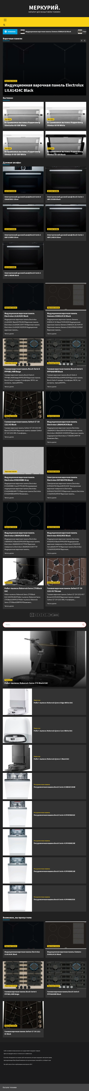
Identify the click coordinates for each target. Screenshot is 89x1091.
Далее (56, 615)
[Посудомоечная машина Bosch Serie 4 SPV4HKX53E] (17, 898)
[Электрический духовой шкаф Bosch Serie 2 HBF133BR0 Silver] (23, 218)
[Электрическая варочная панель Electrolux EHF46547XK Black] (65, 460)
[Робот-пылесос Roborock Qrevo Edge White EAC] (17, 702)
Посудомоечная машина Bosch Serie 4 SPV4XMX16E (54, 871)
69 (51, 615)
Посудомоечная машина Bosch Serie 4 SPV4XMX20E (54, 843)
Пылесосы (8, 582)
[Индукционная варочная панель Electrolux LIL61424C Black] (23, 296)
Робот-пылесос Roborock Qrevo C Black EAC (51, 759)
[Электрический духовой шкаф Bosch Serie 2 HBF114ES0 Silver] (65, 218)
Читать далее (9, 334)
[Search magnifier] (83, 624)
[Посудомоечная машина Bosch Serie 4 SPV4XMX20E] (17, 842)
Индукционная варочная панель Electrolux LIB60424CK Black (62, 423)
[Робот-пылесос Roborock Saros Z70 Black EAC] (23, 571)
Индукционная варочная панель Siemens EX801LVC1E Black (62, 314)
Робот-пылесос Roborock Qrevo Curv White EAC (53, 731)
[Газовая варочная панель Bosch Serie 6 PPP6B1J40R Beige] (23, 352)
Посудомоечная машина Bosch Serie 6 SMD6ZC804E (54, 787)
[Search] (4, 25)
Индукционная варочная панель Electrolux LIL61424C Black (20, 314)
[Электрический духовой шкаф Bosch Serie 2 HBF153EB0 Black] (65, 180)
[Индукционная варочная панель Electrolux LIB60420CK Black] (23, 516)
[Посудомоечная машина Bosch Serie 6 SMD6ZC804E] (17, 786)
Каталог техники (10, 1087)
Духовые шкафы (10, 191)
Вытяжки (8, 119)
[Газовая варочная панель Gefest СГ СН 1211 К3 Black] (23, 405)
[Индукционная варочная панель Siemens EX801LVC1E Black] (65, 296)
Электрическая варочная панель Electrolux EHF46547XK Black (62, 478)
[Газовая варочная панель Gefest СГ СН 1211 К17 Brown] (65, 571)
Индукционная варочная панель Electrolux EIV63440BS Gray (20, 478)
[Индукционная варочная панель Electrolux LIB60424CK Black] (65, 405)
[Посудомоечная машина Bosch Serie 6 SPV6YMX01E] (17, 814)
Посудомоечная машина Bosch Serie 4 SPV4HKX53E (54, 899)
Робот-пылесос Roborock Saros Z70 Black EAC (26, 683)
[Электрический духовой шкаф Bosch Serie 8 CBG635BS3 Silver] (23, 180)
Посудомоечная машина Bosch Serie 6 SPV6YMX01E (54, 815)
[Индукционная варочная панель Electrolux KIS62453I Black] (65, 516)
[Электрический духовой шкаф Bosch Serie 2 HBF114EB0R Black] (23, 256)
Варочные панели (10, 81)
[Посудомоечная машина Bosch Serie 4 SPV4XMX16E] (17, 870)
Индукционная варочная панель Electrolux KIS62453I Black (62, 534)
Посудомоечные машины (42, 784)
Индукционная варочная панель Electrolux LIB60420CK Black (20, 534)
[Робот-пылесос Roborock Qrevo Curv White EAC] (17, 730)
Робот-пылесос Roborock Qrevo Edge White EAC (53, 703)
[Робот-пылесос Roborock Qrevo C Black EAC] (17, 758)
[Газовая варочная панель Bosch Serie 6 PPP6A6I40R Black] (65, 352)
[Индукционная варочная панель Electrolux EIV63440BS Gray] (23, 460)
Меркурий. (44, 7)
